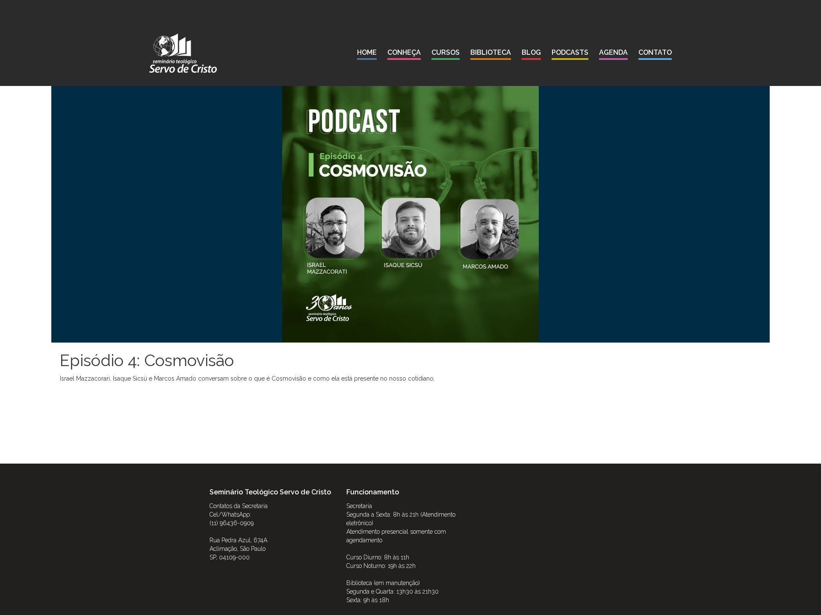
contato (655, 52)
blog (531, 52)
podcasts (570, 52)
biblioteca (490, 52)
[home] (183, 53)
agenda (613, 52)
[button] (404, 54)
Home (367, 52)
